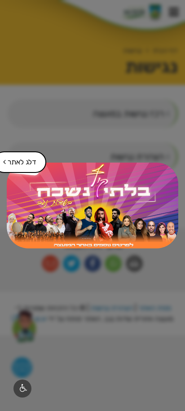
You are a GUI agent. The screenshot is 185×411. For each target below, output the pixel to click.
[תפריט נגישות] (22, 389)
